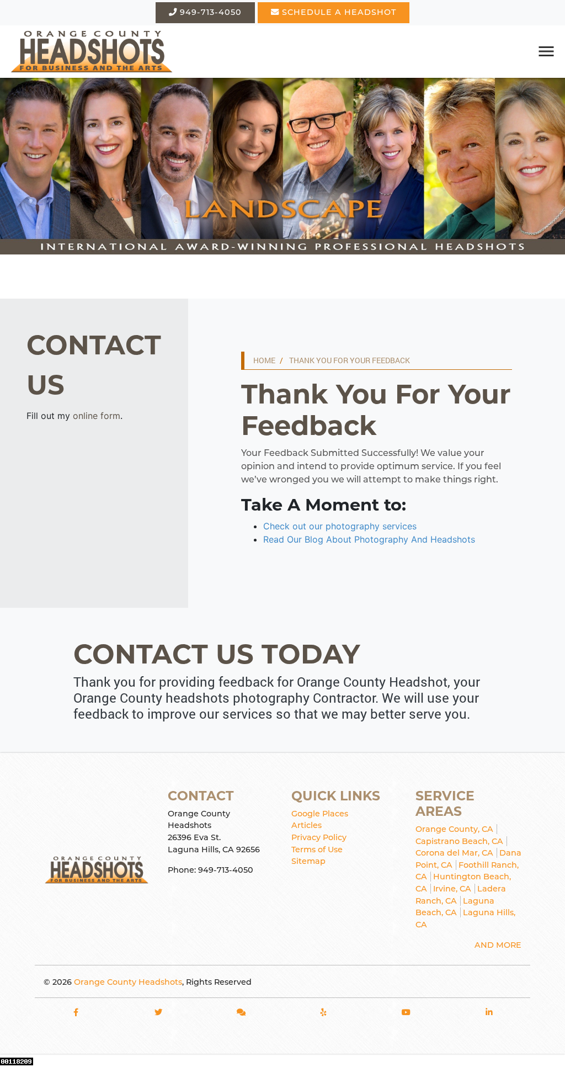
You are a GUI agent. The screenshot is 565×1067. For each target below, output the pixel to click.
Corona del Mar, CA (454, 853)
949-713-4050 (209, 12)
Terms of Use (317, 849)
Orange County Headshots (128, 982)
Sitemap (308, 861)
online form (96, 415)
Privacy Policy (319, 837)
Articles (306, 825)
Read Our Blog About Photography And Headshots (369, 539)
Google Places (319, 814)
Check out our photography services (340, 526)
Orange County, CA (454, 829)
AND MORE (498, 945)
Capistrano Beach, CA (459, 841)
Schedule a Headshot (337, 12)
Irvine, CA (452, 889)
